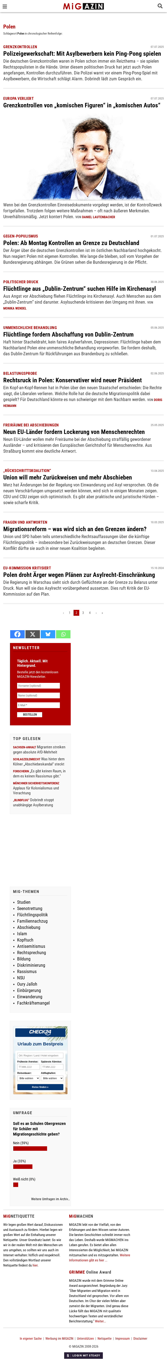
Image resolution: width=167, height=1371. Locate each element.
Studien (24, 902)
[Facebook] (17, 634)
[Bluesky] (48, 634)
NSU (21, 977)
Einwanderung (29, 996)
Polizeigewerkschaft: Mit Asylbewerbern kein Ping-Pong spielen (82, 53)
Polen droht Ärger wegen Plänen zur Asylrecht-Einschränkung (79, 574)
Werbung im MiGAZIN (59, 1338)
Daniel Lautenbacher (98, 217)
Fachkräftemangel (33, 1003)
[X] (32, 634)
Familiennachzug (32, 921)
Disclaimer (140, 1338)
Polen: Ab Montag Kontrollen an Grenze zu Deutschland (71, 242)
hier (35, 1265)
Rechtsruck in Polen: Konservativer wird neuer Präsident (72, 380)
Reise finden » (40, 1087)
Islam (22, 933)
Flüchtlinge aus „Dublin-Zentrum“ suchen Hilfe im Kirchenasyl (79, 288)
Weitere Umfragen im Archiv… (50, 1199)
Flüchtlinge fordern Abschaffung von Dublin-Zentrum (68, 334)
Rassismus (27, 971)
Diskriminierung (31, 965)
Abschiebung (28, 927)
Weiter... (100, 1321)
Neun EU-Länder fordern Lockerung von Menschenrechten (74, 431)
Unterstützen (85, 1338)
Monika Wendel (14, 308)
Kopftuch (25, 940)
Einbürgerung (29, 990)
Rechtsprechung (31, 952)
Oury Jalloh (27, 984)
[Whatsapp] (63, 634)
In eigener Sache (31, 1338)
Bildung (24, 958)
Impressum (122, 1338)
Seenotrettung (29, 908)
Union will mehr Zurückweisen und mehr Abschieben (67, 477)
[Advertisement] (40, 850)
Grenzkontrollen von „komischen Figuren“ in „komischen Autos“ (81, 105)
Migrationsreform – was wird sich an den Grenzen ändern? (74, 529)
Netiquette (105, 1338)
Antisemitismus (31, 946)
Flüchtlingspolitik (32, 914)
